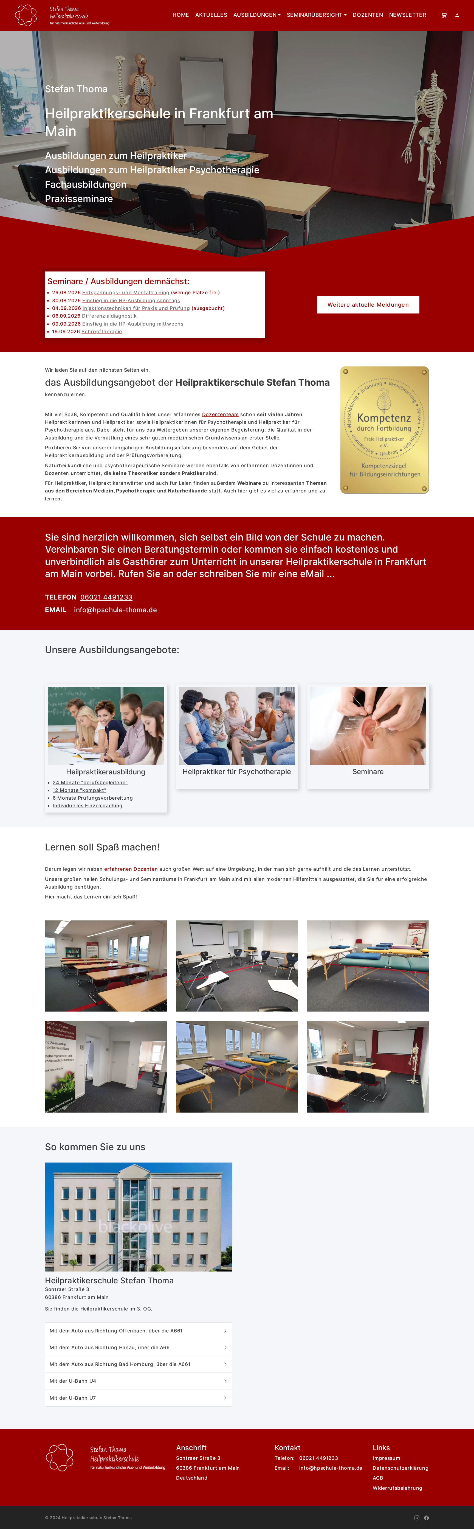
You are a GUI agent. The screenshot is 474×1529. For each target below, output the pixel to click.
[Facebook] (426, 1517)
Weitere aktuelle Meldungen (368, 304)
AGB (378, 1478)
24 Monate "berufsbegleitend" (90, 782)
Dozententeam (220, 414)
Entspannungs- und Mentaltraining (125, 292)
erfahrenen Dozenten (131, 869)
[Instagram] (416, 1517)
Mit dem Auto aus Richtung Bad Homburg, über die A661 (122, 1364)
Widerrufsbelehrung (397, 1488)
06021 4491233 (106, 597)
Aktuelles (211, 15)
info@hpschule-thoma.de (115, 610)
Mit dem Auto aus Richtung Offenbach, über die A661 (118, 1331)
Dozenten (368, 15)
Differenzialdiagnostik (109, 316)
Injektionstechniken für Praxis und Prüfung (136, 308)
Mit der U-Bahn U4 (75, 1381)
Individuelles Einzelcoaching (88, 805)
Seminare (368, 771)
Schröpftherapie (101, 331)
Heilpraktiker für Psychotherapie (237, 771)
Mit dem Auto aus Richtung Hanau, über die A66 (111, 1347)
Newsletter (407, 15)
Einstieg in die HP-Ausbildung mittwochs (132, 324)
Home (181, 15)
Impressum (386, 1458)
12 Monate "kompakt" (79, 790)
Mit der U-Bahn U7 (74, 1398)
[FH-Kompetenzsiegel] (384, 430)
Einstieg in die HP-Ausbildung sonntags (131, 300)
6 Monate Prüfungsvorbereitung (93, 798)
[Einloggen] (457, 15)
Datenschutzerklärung (400, 1468)
